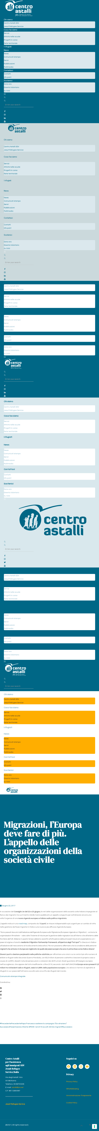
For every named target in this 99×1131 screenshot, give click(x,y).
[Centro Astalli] (19, 16)
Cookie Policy (71, 1103)
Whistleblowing (72, 1089)
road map (23, 924)
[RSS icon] (90, 1125)
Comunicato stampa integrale (12, 976)
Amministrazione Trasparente (78, 1095)
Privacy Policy (71, 1082)
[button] (49, 988)
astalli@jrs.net (17, 1087)
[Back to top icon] (81, 1125)
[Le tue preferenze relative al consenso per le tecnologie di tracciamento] (94, 1126)
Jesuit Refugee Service (15, 1104)
